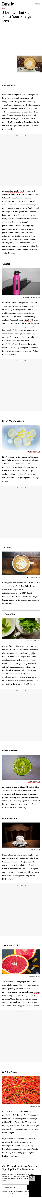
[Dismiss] (38, 1177)
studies (37, 992)
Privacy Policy (13, 1193)
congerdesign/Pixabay (33, 641)
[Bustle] (8, 4)
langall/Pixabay (35, 849)
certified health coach (15, 191)
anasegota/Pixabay (34, 781)
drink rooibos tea (21, 858)
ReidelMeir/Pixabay (34, 451)
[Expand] (31, 1177)
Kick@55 (28, 320)
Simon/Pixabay (35, 1106)
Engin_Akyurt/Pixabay (41, 63)
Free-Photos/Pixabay (33, 577)
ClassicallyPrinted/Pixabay (31, 297)
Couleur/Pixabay (34, 976)
